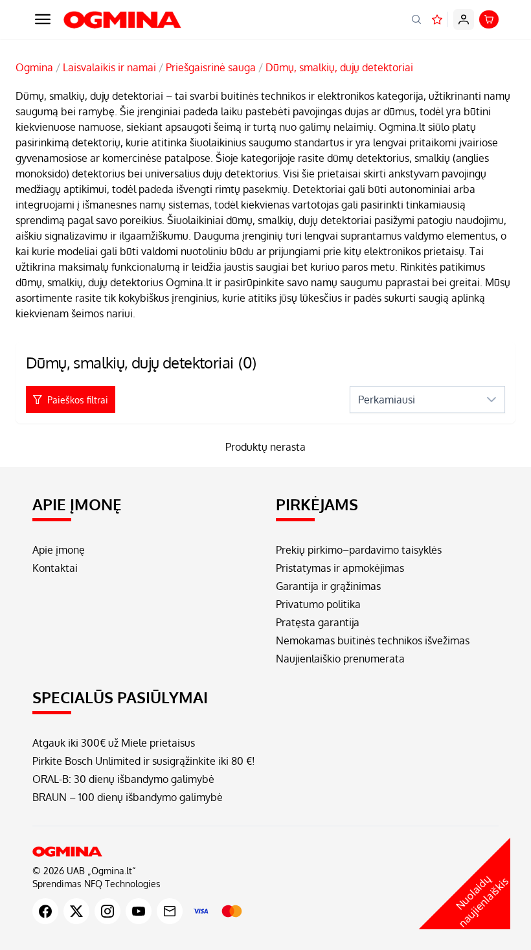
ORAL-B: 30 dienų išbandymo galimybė (123, 779)
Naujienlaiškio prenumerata (340, 658)
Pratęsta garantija (317, 622)
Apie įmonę (58, 549)
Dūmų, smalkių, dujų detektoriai (339, 67)
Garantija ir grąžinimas (328, 586)
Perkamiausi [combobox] (386, 399)
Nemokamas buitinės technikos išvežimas (372, 640)
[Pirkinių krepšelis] (489, 19)
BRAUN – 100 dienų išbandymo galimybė (127, 797)
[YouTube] (139, 911)
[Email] (170, 911)
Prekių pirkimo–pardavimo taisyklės (359, 549)
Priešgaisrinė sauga (211, 67)
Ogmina (34, 67)
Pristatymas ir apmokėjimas (340, 567)
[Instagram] (107, 911)
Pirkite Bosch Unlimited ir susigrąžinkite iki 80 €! (143, 760)
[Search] (416, 19)
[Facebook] (45, 911)
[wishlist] (437, 19)
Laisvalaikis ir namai (109, 67)
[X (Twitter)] (76, 911)
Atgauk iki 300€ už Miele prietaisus (113, 742)
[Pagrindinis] (265, 851)
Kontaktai (55, 567)
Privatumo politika (318, 604)
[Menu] (42, 19)
